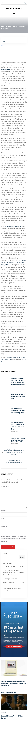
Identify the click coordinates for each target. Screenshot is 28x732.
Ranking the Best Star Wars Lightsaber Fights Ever (18, 396)
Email (3, 519)
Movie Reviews (14, 8)
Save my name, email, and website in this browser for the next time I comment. (13, 539)
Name (3, 511)
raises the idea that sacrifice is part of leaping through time (13, 262)
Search (5, 553)
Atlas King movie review (10, 579)
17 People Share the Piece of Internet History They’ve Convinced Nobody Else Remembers (13, 573)
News (4, 689)
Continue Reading (13, 646)
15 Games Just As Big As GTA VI (13, 566)
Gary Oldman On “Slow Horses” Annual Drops (12, 590)
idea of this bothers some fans (13, 226)
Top (17, 23)
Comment (5, 486)
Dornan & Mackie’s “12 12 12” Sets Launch (13, 584)
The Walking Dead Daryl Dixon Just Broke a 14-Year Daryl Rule (18, 411)
